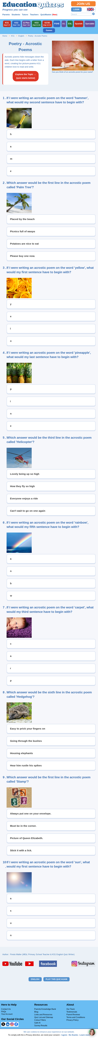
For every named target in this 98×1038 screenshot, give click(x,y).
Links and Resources (43, 1015)
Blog (36, 1012)
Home (4, 36)
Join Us (83, 4)
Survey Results (40, 1026)
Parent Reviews (73, 1015)
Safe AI (37, 1023)
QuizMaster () (48, 14)
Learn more (85, 1035)
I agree (64, 1035)
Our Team (70, 1009)
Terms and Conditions (75, 1017)
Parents (6, 14)
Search (93, 14)
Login (76, 9)
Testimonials (71, 1012)
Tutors (25, 14)
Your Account (6, 1014)
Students (16, 14)
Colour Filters (40, 1020)
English (21, 36)
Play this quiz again (56, 979)
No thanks (73, 1035)
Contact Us (6, 1009)
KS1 (12, 36)
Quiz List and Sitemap (43, 1017)
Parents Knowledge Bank (45, 1009)
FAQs (3, 1012)
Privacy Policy (72, 1020)
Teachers (34, 14)
